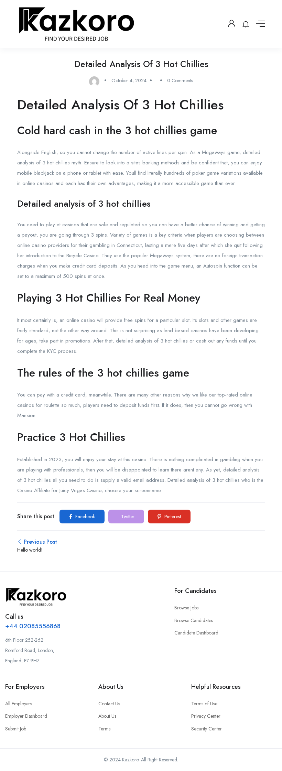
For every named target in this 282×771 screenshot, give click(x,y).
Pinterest (172, 516)
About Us (107, 716)
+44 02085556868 (33, 626)
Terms (104, 728)
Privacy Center (205, 716)
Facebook (84, 516)
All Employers (18, 703)
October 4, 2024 (129, 80)
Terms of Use (204, 703)
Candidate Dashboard (196, 632)
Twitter (127, 516)
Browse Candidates (193, 620)
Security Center (206, 728)
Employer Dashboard (26, 716)
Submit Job (15, 728)
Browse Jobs (186, 607)
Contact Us (109, 703)
